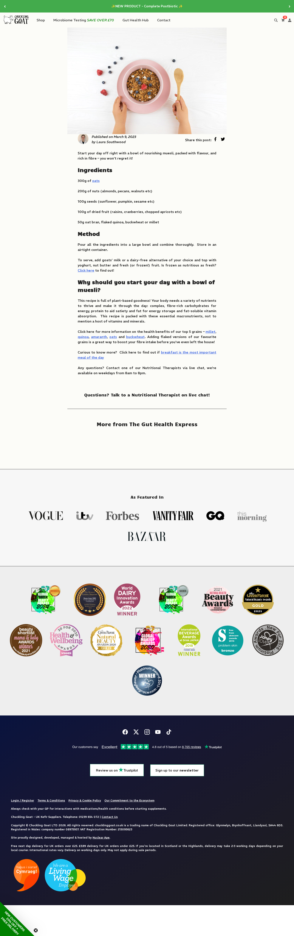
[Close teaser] (36, 930)
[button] (17, 919)
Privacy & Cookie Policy (84, 800)
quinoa (83, 337)
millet (210, 331)
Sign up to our (177, 770)
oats (96, 180)
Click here (86, 270)
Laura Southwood (111, 142)
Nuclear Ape (101, 837)
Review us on (107, 770)
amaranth (99, 337)
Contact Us (110, 817)
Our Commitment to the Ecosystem (129, 800)
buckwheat (135, 337)
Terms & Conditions (51, 800)
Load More (147, 445)
